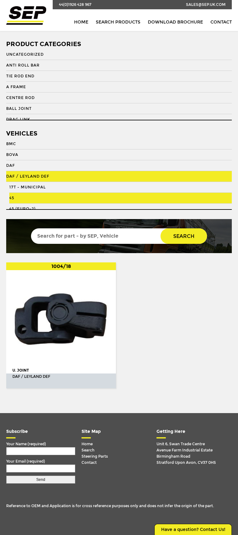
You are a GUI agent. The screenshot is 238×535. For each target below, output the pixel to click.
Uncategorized (25, 54)
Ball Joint (19, 108)
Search (183, 236)
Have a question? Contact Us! (193, 529)
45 (11, 198)
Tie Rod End (20, 76)
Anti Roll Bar (23, 65)
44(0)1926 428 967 (75, 4)
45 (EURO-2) (22, 209)
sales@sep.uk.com (206, 4)
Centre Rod (20, 98)
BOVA (12, 155)
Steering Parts (95, 456)
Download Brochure (175, 22)
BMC (11, 144)
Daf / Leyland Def (27, 176)
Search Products (118, 22)
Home (81, 22)
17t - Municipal (27, 187)
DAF (10, 165)
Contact (221, 22)
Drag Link (18, 119)
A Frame (16, 87)
